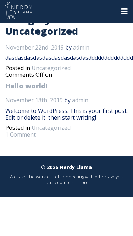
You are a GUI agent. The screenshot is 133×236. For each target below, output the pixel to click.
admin (81, 47)
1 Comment (20, 134)
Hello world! (26, 86)
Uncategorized (51, 68)
